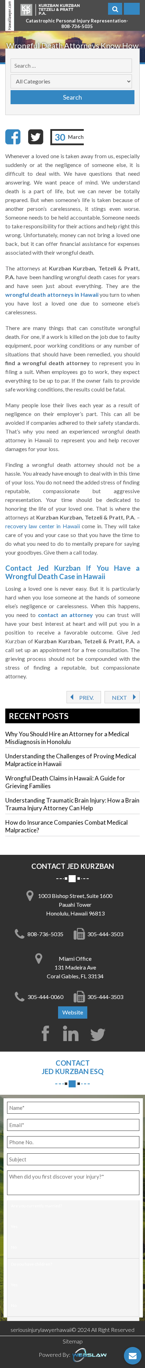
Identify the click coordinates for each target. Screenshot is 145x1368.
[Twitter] (35, 137)
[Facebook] (13, 137)
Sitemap (73, 1341)
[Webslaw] (89, 1354)
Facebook (45, 1033)
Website (72, 1012)
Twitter (99, 1033)
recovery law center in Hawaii (42, 526)
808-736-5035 (77, 26)
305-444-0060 (45, 996)
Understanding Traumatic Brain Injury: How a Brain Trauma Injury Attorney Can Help (72, 804)
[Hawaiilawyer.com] (9, 15)
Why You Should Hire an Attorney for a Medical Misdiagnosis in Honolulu (67, 737)
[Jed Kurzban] (50, 9)
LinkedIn (72, 1033)
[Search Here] (115, 9)
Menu (132, 9)
